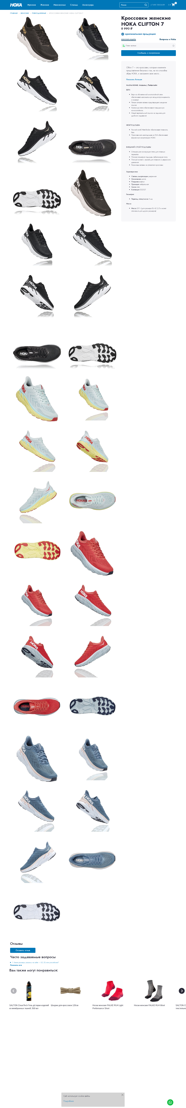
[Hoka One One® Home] (16, 4)
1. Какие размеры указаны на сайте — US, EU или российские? (35, 962)
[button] (31, 5)
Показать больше (134, 79)
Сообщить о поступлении (148, 53)
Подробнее (68, 1101)
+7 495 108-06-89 (157, 5)
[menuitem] (31, 5)
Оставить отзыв (23, 950)
